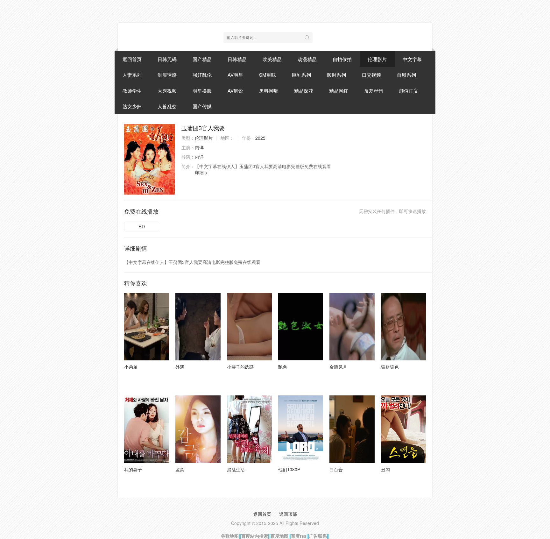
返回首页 (132, 59)
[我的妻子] (146, 429)
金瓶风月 (338, 367)
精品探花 (303, 90)
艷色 (282, 367)
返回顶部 (288, 514)
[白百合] (351, 429)
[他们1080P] (300, 429)
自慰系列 (406, 74)
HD (141, 226)
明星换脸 (202, 90)
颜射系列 (336, 74)
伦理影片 (377, 59)
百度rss (299, 536)
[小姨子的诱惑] (249, 326)
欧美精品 (272, 59)
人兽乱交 (167, 106)
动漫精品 (307, 59)
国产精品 (202, 59)
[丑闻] (403, 429)
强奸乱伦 (202, 74)
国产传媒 (202, 106)
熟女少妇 (132, 106)
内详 (199, 147)
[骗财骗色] (403, 326)
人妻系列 (132, 74)
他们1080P (289, 469)
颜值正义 (408, 90)
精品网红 (338, 90)
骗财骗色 (390, 367)
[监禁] (197, 429)
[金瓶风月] (351, 326)
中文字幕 (412, 59)
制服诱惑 (167, 74)
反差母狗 (373, 90)
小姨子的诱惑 (240, 367)
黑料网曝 (268, 90)
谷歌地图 (230, 536)
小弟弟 (131, 367)
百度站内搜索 (254, 536)
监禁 (179, 469)
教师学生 (132, 90)
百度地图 (279, 536)
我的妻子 (133, 469)
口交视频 (371, 74)
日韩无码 (167, 59)
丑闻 (385, 469)
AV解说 (235, 90)
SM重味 (267, 74)
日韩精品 (237, 59)
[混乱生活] (249, 429)
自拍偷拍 (342, 59)
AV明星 (235, 74)
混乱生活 (236, 469)
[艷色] (300, 326)
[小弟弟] (146, 326)
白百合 (336, 469)
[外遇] (197, 326)
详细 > (201, 172)
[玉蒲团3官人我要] (149, 159)
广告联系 (318, 536)
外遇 (179, 367)
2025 (260, 138)
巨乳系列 (301, 74)
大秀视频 (167, 90)
